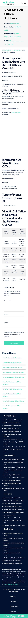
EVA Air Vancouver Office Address (13, 420)
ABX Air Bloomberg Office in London (14, 512)
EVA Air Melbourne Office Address (13, 563)
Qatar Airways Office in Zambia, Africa (14, 525)
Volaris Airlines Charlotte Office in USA (14, 447)
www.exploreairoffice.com (15, 589)
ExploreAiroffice (6, 50)
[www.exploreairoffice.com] (8, 3)
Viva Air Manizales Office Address (13, 401)
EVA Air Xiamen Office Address (12, 425)
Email (6, 322)
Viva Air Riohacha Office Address (13, 372)
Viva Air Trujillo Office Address (12, 389)
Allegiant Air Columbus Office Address (14, 558)
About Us (12, 596)
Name (6, 314)
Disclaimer (13, 601)
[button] (21, 3)
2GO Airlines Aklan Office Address (13, 498)
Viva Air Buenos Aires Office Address (11, 395)
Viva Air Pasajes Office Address (12, 367)
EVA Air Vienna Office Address (12, 422)
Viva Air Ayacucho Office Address (13, 377)
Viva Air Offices (16, 50)
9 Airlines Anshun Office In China (13, 503)
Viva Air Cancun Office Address (12, 358)
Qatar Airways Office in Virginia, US (13, 439)
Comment (7, 301)
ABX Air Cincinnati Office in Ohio (13, 518)
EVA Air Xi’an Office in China (11, 428)
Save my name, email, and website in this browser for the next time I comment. (14, 334)
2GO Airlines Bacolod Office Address (14, 501)
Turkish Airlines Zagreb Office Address (14, 467)
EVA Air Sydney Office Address (12, 560)
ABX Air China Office (9, 515)
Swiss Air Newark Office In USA (12, 480)
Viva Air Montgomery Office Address (12, 407)
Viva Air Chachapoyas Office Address (12, 383)
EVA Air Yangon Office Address (12, 431)
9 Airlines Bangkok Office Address (13, 506)
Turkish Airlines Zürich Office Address (14, 459)
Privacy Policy (14, 606)
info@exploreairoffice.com (11, 584)
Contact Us (13, 611)
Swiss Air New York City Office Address (14, 477)
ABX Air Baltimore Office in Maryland (14, 509)
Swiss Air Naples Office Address (12, 475)
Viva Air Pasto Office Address (12, 363)
